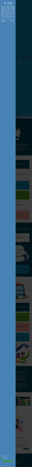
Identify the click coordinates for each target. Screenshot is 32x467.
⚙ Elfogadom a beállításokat (8, 463)
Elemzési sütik (5, 457)
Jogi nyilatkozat (4, 465)
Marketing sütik (5, 458)
